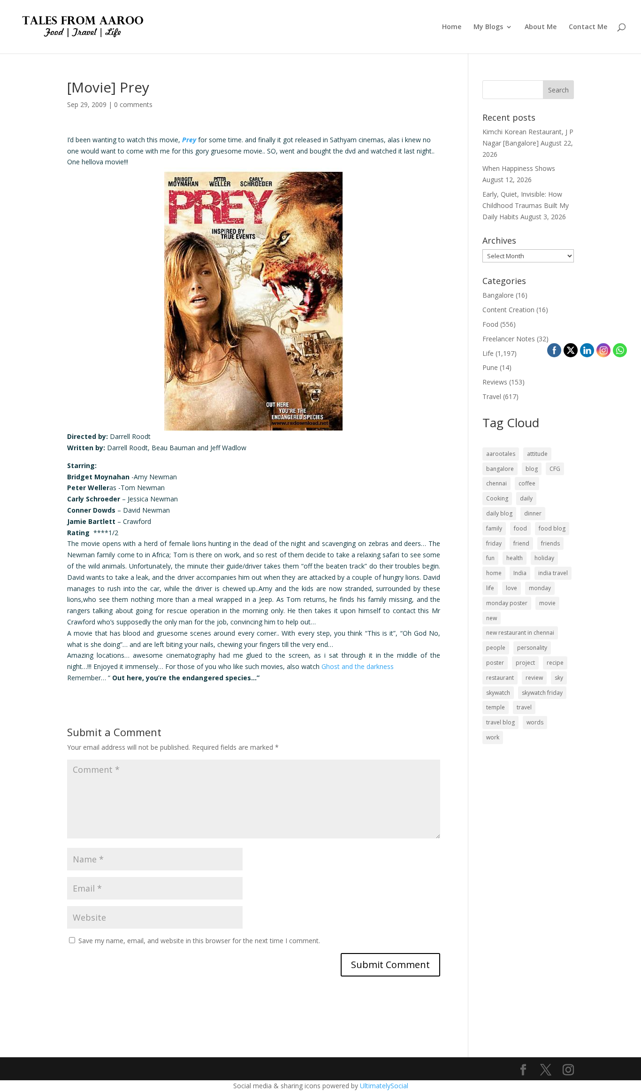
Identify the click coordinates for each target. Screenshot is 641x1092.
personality (532, 648)
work (492, 737)
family (494, 528)
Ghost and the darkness (358, 666)
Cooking (497, 498)
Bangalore (498, 295)
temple (495, 707)
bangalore (500, 469)
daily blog (499, 513)
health (514, 558)
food (520, 528)
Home (451, 27)
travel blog (500, 722)
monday (540, 588)
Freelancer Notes (508, 338)
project (525, 663)
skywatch (498, 693)
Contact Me (588, 27)
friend (521, 543)
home (494, 573)
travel (524, 707)
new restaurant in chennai (520, 633)
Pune (490, 367)
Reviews (494, 381)
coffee (527, 483)
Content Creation (508, 309)
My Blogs (488, 27)
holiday (544, 558)
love (511, 588)
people (495, 648)
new (491, 618)
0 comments (133, 104)
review (534, 678)
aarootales (500, 454)
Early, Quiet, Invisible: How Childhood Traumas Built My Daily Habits (525, 205)
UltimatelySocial (384, 1085)
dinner (533, 513)
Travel (491, 396)
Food (490, 324)
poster (495, 663)
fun (490, 558)
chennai (496, 483)
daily (526, 498)
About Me (541, 27)
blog (532, 469)
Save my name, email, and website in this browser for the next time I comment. (199, 940)
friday (494, 543)
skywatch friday (542, 693)
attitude (537, 454)
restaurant (500, 678)
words (535, 722)
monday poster (506, 603)
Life (488, 353)
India (520, 573)
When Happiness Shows (518, 168)
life (490, 588)
